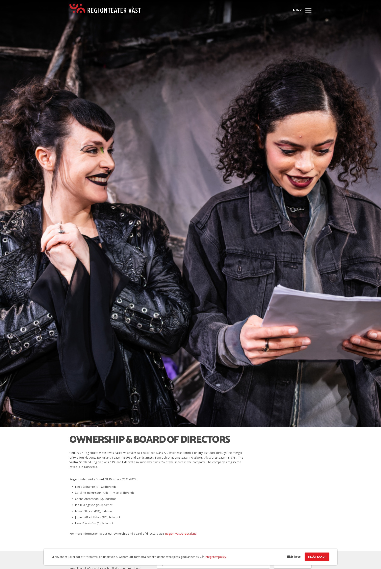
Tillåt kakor (317, 557)
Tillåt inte (293, 556)
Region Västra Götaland (181, 533)
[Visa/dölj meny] (308, 10)
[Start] (105, 8)
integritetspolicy (215, 557)
